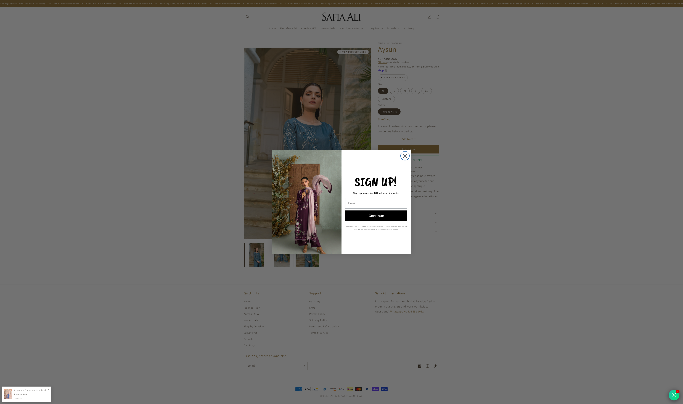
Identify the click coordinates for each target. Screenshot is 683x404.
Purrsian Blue (20, 394)
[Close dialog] (405, 155)
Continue (376, 216)
